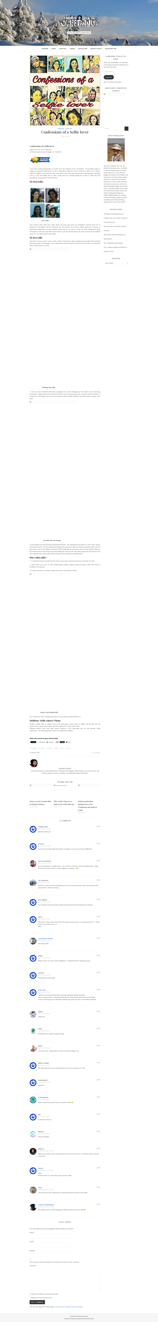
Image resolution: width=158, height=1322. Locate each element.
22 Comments (96, 753)
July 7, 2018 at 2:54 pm (43, 1099)
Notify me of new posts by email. (41, 1298)
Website (32, 1251)
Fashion (45, 48)
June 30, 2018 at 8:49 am (44, 1048)
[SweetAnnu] (79, 21)
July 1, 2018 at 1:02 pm (43, 1065)
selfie (62, 748)
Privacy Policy (96, 48)
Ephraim (41, 844)
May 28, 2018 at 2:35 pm (44, 992)
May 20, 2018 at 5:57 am (44, 958)
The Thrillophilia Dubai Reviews (113, 243)
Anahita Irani (35, 752)
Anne (40, 1187)
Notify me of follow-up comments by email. (44, 1294)
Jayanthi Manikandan (46, 1205)
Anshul (40, 1168)
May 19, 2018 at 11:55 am (44, 846)
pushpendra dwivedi (45, 938)
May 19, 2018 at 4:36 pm (44, 919)
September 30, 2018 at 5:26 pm (45, 1151)
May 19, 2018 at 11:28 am (44, 829)
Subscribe (109, 77)
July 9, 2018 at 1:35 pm (43, 1116)
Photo (56, 748)
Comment (33, 1266)
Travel (72, 48)
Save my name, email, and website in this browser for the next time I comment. (55, 1262)
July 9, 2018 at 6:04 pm (43, 1133)
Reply (98, 826)
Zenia (65, 392)
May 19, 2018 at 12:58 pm (44, 863)
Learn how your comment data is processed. (69, 1307)
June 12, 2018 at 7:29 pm (44, 1031)
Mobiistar (49, 748)
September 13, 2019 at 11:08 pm (46, 1206)
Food (53, 48)
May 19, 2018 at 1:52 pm (44, 902)
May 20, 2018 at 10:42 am (44, 975)
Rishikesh (55, 549)
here (79, 717)
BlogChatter (110, 48)
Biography (33, 748)
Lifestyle (62, 48)
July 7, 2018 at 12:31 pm (44, 1082)
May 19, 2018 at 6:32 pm (44, 940)
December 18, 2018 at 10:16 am (45, 1189)
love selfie (41, 748)
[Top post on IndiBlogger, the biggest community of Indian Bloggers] (65, 159)
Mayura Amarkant (45, 861)
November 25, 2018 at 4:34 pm (45, 1170)
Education (82, 48)
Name (32, 1232)
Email (32, 1241)
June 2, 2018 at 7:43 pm (43, 1013)
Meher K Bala (90, 1318)
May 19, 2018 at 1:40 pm (44, 882)
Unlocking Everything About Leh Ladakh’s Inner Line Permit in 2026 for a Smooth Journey (116, 218)
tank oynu (42, 990)
